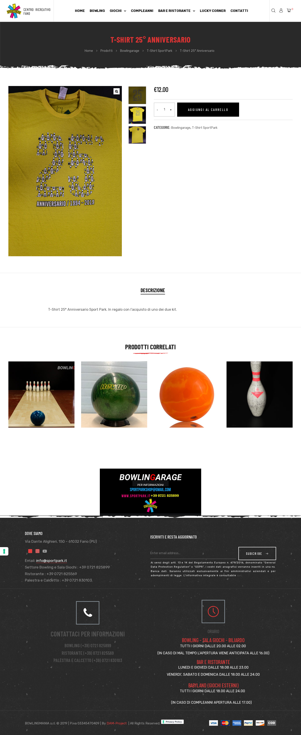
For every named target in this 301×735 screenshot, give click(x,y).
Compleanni (142, 11)
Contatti (239, 11)
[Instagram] (37, 551)
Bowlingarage (180, 128)
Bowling (97, 11)
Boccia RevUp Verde (103, 396)
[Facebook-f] (30, 551)
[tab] (153, 290)
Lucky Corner (213, 11)
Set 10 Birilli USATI (249, 396)
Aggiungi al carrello (208, 109)
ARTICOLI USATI (245, 402)
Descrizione (153, 290)
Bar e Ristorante (174, 11)
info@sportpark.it (51, 560)
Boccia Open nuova (176, 396)
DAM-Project (117, 723)
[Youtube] (45, 551)
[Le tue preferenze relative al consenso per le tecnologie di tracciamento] (4, 551)
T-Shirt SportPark (204, 128)
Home (80, 11)
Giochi (116, 11)
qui (239, 575)
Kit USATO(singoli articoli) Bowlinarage (36, 394)
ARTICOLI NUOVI (100, 402)
